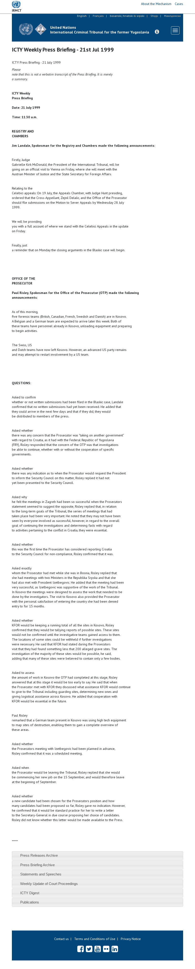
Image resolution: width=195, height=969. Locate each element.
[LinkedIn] (115, 949)
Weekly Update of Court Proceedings (49, 884)
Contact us (61, 939)
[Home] (32, 29)
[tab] (97, 855)
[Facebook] (80, 949)
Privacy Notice (131, 939)
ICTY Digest (29, 893)
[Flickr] (106, 949)
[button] (157, 32)
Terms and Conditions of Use (94, 939)
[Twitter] (89, 949)
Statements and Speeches (40, 874)
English (82, 16)
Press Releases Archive (39, 855)
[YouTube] (97, 949)
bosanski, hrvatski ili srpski (127, 16)
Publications (29, 902)
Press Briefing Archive (37, 865)
